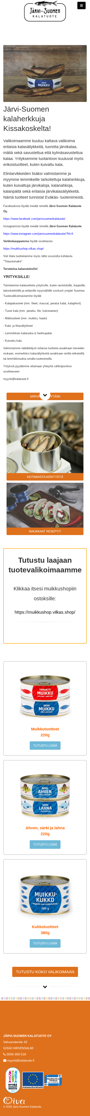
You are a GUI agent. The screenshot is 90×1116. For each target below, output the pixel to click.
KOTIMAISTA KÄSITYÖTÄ (45, 477)
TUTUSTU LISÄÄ (45, 745)
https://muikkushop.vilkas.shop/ (45, 612)
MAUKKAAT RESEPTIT (45, 531)
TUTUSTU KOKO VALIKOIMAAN (45, 972)
